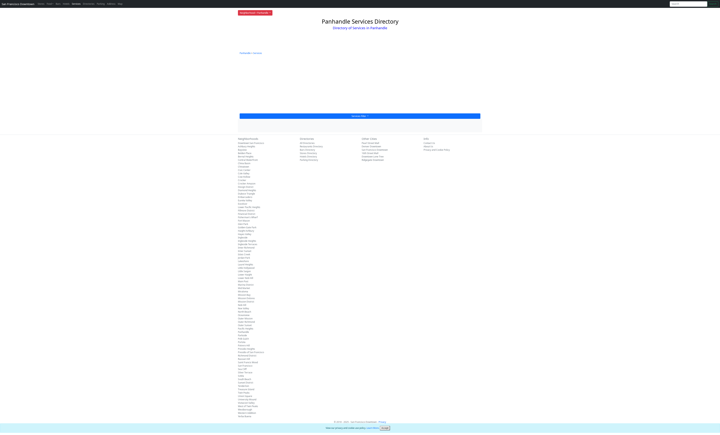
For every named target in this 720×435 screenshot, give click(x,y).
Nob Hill (242, 305)
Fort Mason (244, 220)
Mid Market (244, 288)
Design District (245, 187)
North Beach (244, 311)
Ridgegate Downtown (373, 160)
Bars (58, 3)
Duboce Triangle (246, 193)
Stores (41, 3)
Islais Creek (244, 254)
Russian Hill (244, 359)
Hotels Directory (308, 156)
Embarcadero (245, 197)
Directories (88, 3)
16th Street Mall (370, 153)
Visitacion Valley (246, 402)
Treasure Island (246, 389)
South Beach (244, 379)
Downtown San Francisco (251, 143)
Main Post (243, 281)
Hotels (66, 3)
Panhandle (245, 53)
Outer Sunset (245, 325)
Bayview (242, 149)
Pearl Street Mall (370, 143)
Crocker (242, 180)
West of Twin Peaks (248, 406)
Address (111, 3)
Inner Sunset (244, 251)
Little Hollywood (246, 268)
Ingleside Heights (247, 241)
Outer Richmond (246, 321)
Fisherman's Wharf (248, 217)
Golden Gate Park (247, 227)
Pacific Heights (245, 328)
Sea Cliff (242, 369)
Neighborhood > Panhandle (254, 12)
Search (712, 3)
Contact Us (429, 143)
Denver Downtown (371, 146)
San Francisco (245, 365)
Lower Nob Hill (245, 278)
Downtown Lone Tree (373, 156)
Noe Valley (243, 308)
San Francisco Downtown (18, 4)
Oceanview (243, 315)
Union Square (245, 396)
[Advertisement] (360, 85)
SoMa (241, 375)
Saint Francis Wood (248, 362)
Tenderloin (243, 386)
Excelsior (242, 203)
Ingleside (243, 237)
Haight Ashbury (246, 230)
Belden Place (244, 153)
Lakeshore (243, 261)
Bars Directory (307, 149)
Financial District (246, 214)
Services (76, 3)
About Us (428, 146)
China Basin (244, 163)
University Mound (247, 399)
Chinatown (243, 166)
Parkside (242, 335)
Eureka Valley (245, 200)
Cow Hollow (244, 176)
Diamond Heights (247, 190)
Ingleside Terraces (247, 244)
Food (49, 3)
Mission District (246, 301)
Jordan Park (244, 257)
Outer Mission (245, 318)
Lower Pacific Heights (249, 207)
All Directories (307, 143)
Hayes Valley (244, 234)
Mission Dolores (246, 298)
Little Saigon (244, 271)
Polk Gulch (243, 338)
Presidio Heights (246, 348)
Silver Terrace (245, 372)
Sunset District (245, 382)
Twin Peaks (244, 392)
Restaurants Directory (311, 146)
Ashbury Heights (246, 146)
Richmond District (247, 355)
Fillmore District (246, 210)
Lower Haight (245, 274)
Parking (101, 3)
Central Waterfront (248, 160)
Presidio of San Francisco (251, 352)
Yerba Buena (244, 416)
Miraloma (243, 291)
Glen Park (243, 224)
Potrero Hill (244, 345)
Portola (241, 342)
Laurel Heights (245, 264)
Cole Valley (243, 173)
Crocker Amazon (246, 183)
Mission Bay (244, 294)
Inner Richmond (246, 247)
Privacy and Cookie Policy (437, 149)
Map (120, 3)
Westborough (245, 409)
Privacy (382, 422)
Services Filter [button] (359, 116)
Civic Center (244, 170)
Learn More (373, 428)
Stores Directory (308, 153)
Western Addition (247, 413)
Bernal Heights (246, 156)
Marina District (246, 284)
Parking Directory (309, 160)
